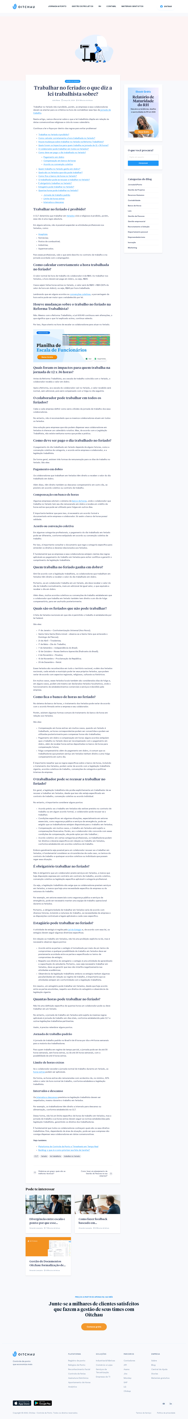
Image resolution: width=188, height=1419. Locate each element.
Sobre (154, 1361)
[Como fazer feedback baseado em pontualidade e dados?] (97, 1204)
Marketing (132, 248)
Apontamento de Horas (79, 1382)
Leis (129, 211)
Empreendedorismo (136, 237)
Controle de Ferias (77, 1374)
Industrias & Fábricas (105, 1361)
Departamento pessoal (138, 232)
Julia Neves (56, 100)
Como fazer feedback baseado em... (93, 1221)
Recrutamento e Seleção (139, 227)
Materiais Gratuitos (132, 6)
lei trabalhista (55, 1156)
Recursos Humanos (136, 195)
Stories (154, 1374)
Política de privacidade (166, 1413)
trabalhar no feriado (72, 1156)
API (125, 1365)
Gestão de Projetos (82, 6)
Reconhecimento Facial (79, 1369)
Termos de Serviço (143, 1413)
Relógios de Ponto (76, 1365)
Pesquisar (143, 163)
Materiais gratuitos (160, 1378)
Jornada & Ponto (57, 6)
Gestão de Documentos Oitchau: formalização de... (47, 1263)
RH (100, 6)
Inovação (132, 242)
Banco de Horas (134, 206)
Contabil (111, 6)
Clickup (127, 1391)
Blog (153, 1365)
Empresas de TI (103, 1377)
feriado (44, 1156)
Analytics (72, 1387)
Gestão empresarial (136, 221)
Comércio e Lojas (104, 1365)
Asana (126, 1369)
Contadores (129, 1361)
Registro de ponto (76, 1361)
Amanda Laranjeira (36, 1228)
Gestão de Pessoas (72, 81)
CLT (36, 1156)
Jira (125, 1374)
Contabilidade (134, 200)
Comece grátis (94, 1327)
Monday (127, 1378)
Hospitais (42, 234)
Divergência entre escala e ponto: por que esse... (47, 1221)
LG (125, 1387)
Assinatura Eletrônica (78, 1378)
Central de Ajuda (159, 1369)
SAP (125, 1382)
